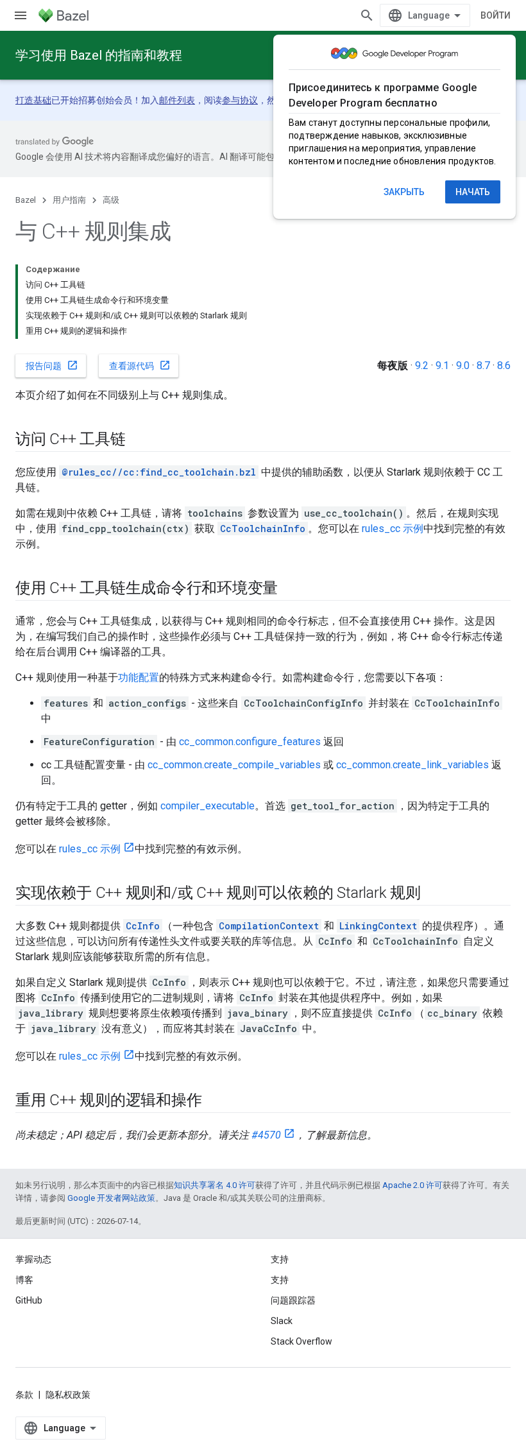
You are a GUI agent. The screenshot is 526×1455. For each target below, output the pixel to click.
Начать (472, 192)
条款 (24, 1395)
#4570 (266, 1135)
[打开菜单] (20, 15)
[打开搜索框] (367, 15)
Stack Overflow (301, 1341)
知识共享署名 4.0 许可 (214, 1185)
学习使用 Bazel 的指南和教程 (98, 55)
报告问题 (52, 365)
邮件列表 (177, 100)
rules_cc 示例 (392, 528)
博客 (24, 1280)
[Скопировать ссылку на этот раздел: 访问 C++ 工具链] (138, 440)
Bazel (25, 200)
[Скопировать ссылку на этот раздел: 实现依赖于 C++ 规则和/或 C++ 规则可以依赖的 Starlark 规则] (433, 894)
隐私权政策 (68, 1395)
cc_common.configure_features (250, 742)
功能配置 (138, 677)
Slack (282, 1321)
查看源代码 (140, 365)
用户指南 (69, 200)
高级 (111, 200)
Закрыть (404, 192)
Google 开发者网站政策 (111, 1198)
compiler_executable (207, 806)
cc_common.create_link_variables (412, 765)
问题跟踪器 (293, 1300)
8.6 (504, 365)
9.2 (421, 365)
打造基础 (33, 100)
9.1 (442, 365)
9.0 (463, 365)
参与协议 (240, 100)
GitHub (28, 1300)
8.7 (483, 365)
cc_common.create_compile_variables (234, 765)
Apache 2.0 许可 (412, 1185)
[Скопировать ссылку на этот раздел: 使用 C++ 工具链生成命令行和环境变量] (290, 589)
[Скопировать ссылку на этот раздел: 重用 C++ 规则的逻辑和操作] (214, 1101)
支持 (280, 1280)
